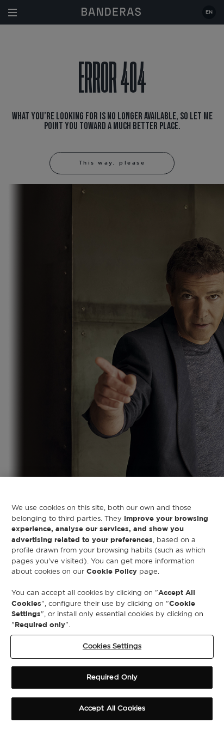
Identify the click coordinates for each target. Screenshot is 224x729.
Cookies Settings (112, 646)
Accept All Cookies (112, 708)
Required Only (112, 677)
